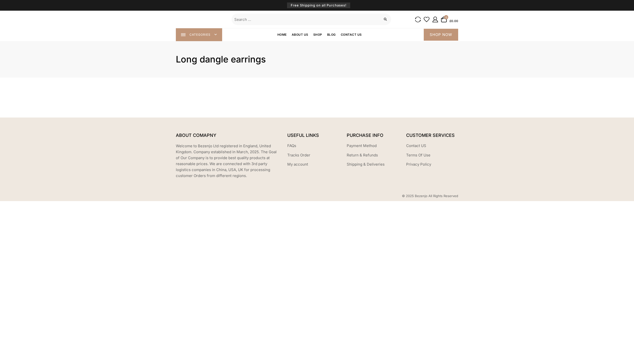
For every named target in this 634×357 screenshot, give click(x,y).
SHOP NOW (441, 34)
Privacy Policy (418, 164)
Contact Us (351, 34)
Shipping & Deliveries (366, 164)
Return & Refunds (362, 155)
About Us (300, 34)
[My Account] (435, 19)
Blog (331, 34)
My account (297, 164)
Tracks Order (298, 155)
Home (282, 34)
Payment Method (362, 145)
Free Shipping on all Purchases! (318, 5)
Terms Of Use (418, 155)
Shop (317, 34)
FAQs (291, 145)
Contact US (416, 145)
